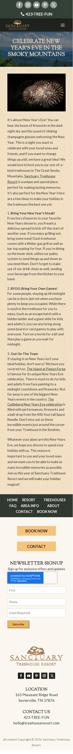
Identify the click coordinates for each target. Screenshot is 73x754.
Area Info (30, 506)
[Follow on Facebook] (19, 4)
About (53, 506)
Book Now (47, 512)
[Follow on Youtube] (36, 4)
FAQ (13, 506)
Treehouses (54, 500)
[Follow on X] (53, 4)
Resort (28, 500)
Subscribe (18, 624)
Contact (24, 512)
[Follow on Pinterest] (45, 4)
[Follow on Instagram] (27, 4)
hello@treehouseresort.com (36, 723)
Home (12, 500)
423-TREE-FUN (39, 14)
